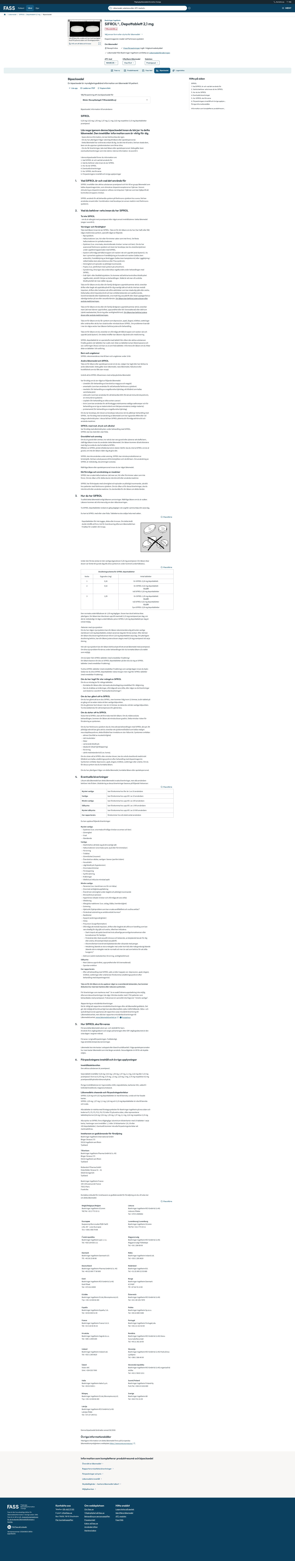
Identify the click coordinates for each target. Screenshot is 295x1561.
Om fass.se (89, 1509)
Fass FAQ (119, 1520)
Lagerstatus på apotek (125, 1509)
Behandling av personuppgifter (97, 1516)
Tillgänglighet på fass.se (94, 1513)
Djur (37, 8)
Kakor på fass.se (91, 1523)
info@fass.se (67, 1513)
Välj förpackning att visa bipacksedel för (97, 95)
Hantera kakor (90, 1530)
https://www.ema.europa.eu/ (121, 1443)
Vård (30, 8)
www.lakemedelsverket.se (106, 1017)
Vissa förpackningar (131, 48)
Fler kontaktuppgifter (64, 1520)
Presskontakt (89, 1520)
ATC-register (121, 1516)
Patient (21, 8)
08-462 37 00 (68, 1509)
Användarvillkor (91, 1527)
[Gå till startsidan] (9, 8)
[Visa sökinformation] (189, 8)
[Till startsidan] (5, 14)
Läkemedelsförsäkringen (159, 53)
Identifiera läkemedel (124, 1513)
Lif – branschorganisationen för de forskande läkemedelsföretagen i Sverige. (22, 1519)
